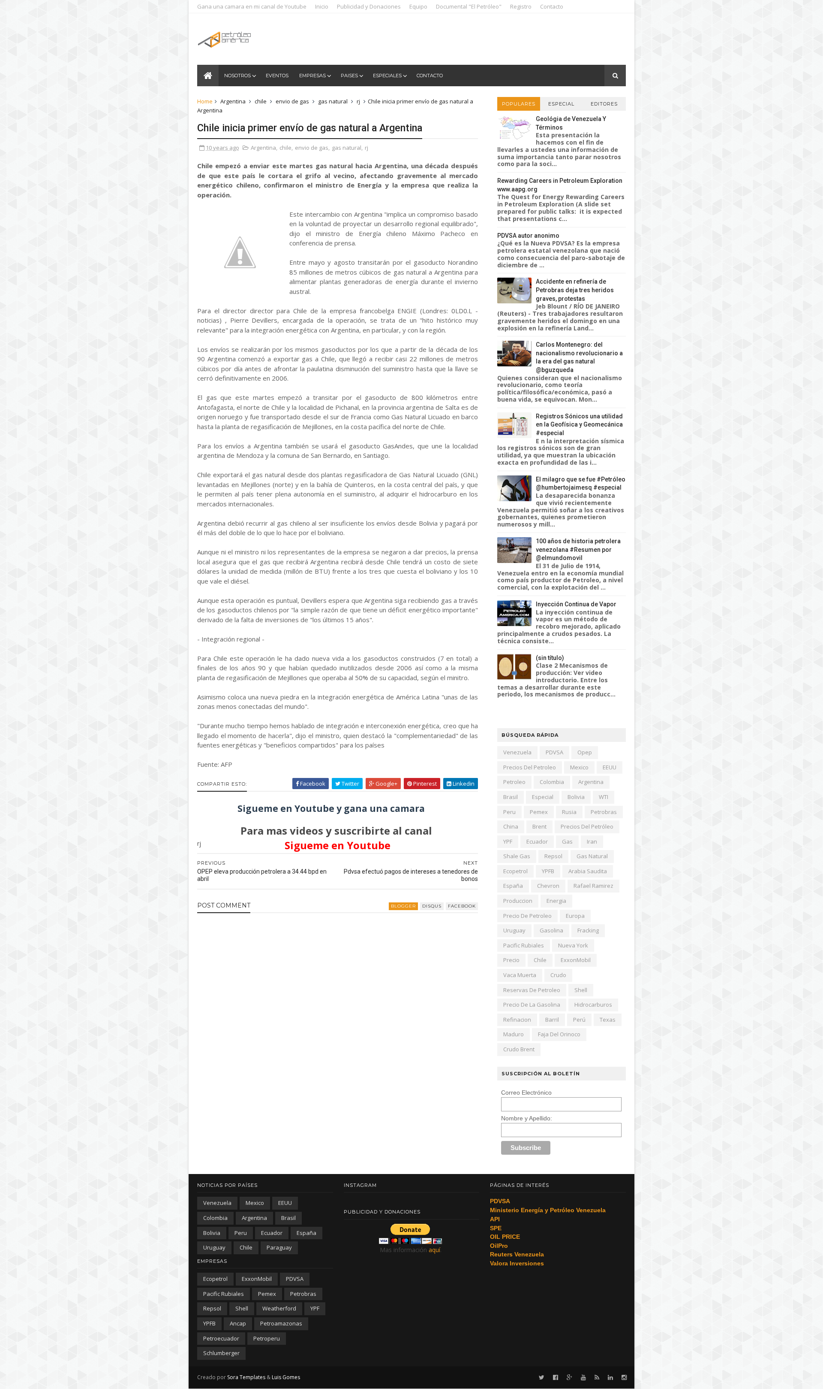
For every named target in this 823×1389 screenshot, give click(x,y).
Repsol (553, 856)
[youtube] (583, 1377)
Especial (561, 104)
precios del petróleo (587, 826)
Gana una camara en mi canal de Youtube (251, 6)
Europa (575, 916)
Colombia (552, 782)
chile (261, 101)
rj (358, 101)
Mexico (579, 767)
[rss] (597, 1377)
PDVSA (554, 752)
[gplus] (569, 1377)
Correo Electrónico (526, 1092)
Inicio (321, 6)
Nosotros (237, 76)
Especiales (387, 76)
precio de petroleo (527, 916)
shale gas (516, 856)
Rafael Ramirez (593, 886)
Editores (604, 104)
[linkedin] (610, 1377)
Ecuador (537, 841)
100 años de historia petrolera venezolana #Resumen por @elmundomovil (578, 549)
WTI (603, 797)
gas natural (333, 101)
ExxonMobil (576, 960)
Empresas (312, 76)
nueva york (573, 945)
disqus (432, 906)
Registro (521, 6)
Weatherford (279, 1308)
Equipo (418, 6)
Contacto (551, 6)
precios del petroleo (529, 767)
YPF (507, 841)
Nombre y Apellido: (526, 1118)
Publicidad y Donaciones (369, 6)
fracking (588, 930)
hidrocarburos (593, 1004)
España (513, 886)
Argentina (233, 101)
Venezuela (517, 752)
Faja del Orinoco (559, 1034)
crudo (558, 975)
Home (205, 101)
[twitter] (541, 1377)
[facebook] (555, 1377)
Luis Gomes (286, 1377)
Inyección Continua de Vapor (576, 604)
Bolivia (576, 797)
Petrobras (604, 812)
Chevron (548, 886)
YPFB (548, 871)
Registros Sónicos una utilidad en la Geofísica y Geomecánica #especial (579, 424)
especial (542, 797)
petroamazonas (281, 1323)
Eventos (277, 76)
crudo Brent (519, 1049)
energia (556, 901)
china (510, 826)
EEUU (609, 767)
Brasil (510, 797)
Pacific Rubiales (523, 945)
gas (567, 841)
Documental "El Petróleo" (469, 6)
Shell (580, 990)
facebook (462, 906)
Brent (539, 826)
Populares (518, 104)
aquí (434, 1250)
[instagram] (624, 1377)
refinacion (517, 1019)
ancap (238, 1323)
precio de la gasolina (531, 1004)
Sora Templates (246, 1377)
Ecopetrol (515, 871)
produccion (517, 901)
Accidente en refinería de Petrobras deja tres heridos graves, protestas (575, 290)
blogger (403, 906)
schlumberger (221, 1353)
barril (552, 1019)
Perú (579, 1019)
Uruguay (514, 930)
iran (592, 841)
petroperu (266, 1338)
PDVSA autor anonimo (528, 235)
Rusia (569, 812)
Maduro (513, 1034)
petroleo (514, 782)
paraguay (279, 1247)
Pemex (539, 812)
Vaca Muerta (519, 975)
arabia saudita (587, 871)
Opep (584, 752)
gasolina (551, 930)
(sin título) (550, 657)
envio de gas (292, 101)
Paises (349, 76)
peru (509, 812)
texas (608, 1019)
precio (511, 960)
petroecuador (221, 1338)
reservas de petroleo (531, 990)
